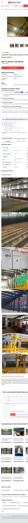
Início (2, 9)
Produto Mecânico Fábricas (14, 502)
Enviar (12, 414)
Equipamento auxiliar (5, 490)
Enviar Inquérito (13, 67)
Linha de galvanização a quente (19, 490)
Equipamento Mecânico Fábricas (9, 505)
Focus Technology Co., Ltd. (23, 515)
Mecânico (4, 502)
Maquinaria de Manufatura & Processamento (12, 9)
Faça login (4, 132)
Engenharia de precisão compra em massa (10, 508)
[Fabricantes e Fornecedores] (14, 2)
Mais (2, 511)
